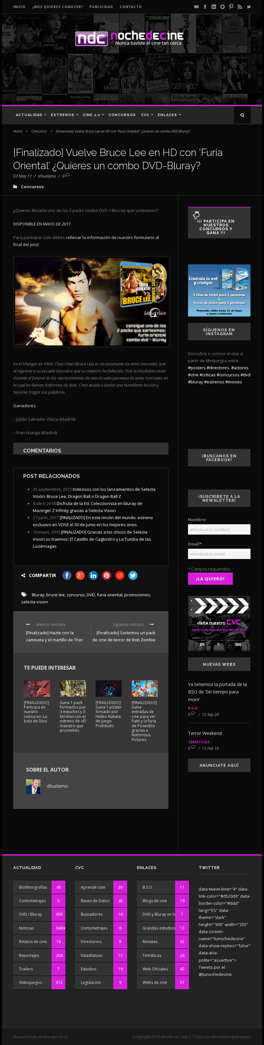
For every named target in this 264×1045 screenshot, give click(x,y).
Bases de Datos (95, 900)
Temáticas (199, 741)
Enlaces (167, 115)
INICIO (19, 7)
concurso (76, 595)
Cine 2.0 (91, 115)
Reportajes (29, 955)
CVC (145, 115)
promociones (137, 595)
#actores (240, 368)
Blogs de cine (155, 900)
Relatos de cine (33, 941)
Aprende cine (93, 887)
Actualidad (29, 115)
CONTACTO (131, 7)
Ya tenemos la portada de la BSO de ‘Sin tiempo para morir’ (217, 692)
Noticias (26, 928)
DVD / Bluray (30, 914)
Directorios (91, 941)
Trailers (26, 969)
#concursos (228, 375)
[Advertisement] (130, 82)
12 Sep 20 (210, 714)
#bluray (195, 382)
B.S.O (192, 708)
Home (17, 131)
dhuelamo (47, 176)
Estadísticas (91, 955)
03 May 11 (22, 176)
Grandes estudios (159, 928)
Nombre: (197, 519)
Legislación (91, 982)
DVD (91, 595)
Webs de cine (155, 982)
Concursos (122, 115)
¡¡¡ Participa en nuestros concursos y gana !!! (216, 227)
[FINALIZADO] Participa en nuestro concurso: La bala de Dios (36, 712)
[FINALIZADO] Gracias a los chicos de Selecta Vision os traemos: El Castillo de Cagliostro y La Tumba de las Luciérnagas (92, 539)
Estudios (88, 969)
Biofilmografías (33, 887)
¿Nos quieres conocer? (57, 7)
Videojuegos (30, 982)
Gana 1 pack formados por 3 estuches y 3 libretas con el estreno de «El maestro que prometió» (73, 716)
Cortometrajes (32, 900)
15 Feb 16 (210, 748)
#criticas (208, 375)
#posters (197, 368)
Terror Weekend (205, 733)
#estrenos (214, 382)
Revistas (150, 941)
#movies (233, 382)
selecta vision (34, 602)
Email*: (195, 544)
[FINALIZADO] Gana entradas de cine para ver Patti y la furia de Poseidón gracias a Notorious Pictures (144, 721)
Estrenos (62, 115)
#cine (193, 375)
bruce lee (55, 595)
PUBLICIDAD (101, 7)
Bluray (38, 595)
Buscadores (92, 914)
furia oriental (109, 595)
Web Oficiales (155, 969)
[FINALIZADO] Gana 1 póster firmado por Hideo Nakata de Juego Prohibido (109, 714)
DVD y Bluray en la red (163, 914)
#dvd (245, 375)
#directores (218, 368)
